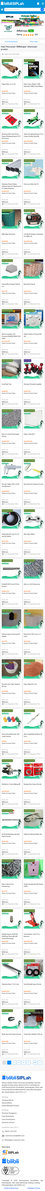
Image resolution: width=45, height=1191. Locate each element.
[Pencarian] (42, 9)
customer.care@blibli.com (14, 1135)
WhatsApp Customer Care (14, 1140)
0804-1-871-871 (10, 1131)
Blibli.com (23, 1092)
